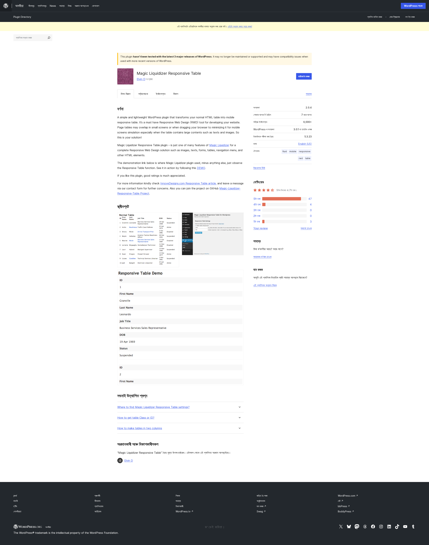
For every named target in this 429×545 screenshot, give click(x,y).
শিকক (178, 495)
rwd (301, 158)
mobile (292, 151)
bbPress (344, 506)
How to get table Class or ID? (135, 417)
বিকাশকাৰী (179, 506)
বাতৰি (15, 500)
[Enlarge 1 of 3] (174, 217)
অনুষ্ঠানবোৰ (261, 500)
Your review (260, 228)
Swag (261, 511)
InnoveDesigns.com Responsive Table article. (188, 183)
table (307, 158)
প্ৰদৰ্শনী (97, 495)
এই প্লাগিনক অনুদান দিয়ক (265, 285)
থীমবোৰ (97, 500)
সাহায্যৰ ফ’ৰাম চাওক (262, 256)
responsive (304, 151)
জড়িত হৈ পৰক (262, 495)
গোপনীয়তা (17, 511)
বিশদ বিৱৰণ (125, 94)
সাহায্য (309, 94)
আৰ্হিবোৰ (98, 511)
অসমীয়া (48, 527)
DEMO (201, 168)
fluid (285, 151)
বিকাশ (175, 94)
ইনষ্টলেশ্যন (160, 94)
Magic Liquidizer (219, 145)
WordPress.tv (184, 511)
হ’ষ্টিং (15, 506)
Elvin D (141, 79)
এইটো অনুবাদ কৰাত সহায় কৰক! (240, 26)
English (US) (305, 143)
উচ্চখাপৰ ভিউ (259, 168)
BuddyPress (346, 511)
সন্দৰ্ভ (15, 495)
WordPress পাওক (413, 5)
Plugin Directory (22, 16)
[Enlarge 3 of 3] (239, 274)
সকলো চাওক (306, 228)
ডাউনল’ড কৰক (304, 76)
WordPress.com (348, 495)
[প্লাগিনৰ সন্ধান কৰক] (49, 37)
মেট (340, 500)
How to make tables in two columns (139, 428)
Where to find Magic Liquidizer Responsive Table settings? (153, 407)
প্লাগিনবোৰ (99, 506)
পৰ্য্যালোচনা (143, 94)
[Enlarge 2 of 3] (239, 217)
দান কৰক (261, 506)
